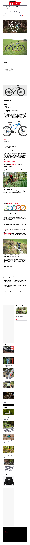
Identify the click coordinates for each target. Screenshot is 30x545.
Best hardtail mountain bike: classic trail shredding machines (21, 316)
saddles (17, 236)
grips (14, 236)
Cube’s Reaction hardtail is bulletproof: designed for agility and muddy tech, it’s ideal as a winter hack (8, 455)
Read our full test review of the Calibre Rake (8, 118)
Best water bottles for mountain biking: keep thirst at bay (8, 378)
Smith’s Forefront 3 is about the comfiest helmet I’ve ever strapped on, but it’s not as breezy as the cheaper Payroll (8, 442)
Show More (18, 319)
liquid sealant (9, 233)
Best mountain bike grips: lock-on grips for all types (8, 366)
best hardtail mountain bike (14, 164)
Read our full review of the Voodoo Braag (8, 82)
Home (4, 8)
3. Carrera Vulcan (5, 139)
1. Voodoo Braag (5, 57)
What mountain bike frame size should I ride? (13, 203)
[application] (15, 26)
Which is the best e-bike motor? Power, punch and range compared (8, 354)
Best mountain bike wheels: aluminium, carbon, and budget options (7, 401)
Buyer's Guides (7, 8)
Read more (9, 404)
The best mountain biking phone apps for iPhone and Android (8, 389)
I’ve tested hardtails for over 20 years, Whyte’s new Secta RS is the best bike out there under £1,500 (8, 430)
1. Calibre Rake (5, 98)
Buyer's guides (6, 344)
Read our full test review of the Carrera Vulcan (9, 161)
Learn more (16, 10)
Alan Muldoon (7, 15)
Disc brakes (4, 229)
